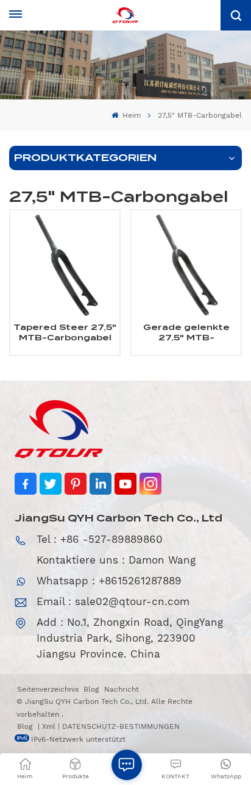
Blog (91, 689)
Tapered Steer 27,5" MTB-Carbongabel (64, 333)
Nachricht (121, 689)
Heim (130, 115)
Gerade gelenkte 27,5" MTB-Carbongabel (186, 333)
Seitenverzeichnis (48, 689)
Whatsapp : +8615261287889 (109, 581)
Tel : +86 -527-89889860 (100, 539)
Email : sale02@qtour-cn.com (113, 601)
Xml (48, 726)
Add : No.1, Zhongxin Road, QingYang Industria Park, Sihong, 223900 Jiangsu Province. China (130, 638)
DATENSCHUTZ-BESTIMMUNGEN (121, 726)
